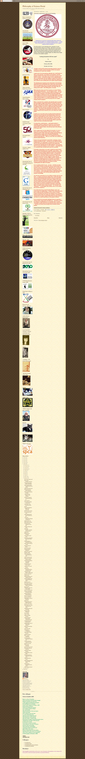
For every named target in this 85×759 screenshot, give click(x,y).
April (25, 475)
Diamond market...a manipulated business (28, 542)
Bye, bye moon (26, 586)
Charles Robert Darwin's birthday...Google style (28, 585)
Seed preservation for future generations (27, 490)
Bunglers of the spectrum (28, 510)
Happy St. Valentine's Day (28, 589)
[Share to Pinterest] (54, 209)
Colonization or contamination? (27, 630)
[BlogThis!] (49, 209)
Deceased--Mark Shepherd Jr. (26, 611)
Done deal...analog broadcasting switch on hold (28, 638)
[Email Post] (45, 209)
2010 (25, 462)
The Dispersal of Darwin (29, 746)
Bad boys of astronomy (28, 595)
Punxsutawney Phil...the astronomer (28, 648)
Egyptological (27, 742)
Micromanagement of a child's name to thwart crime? (28, 655)
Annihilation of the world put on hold (28, 609)
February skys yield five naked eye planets (28, 559)
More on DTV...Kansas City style (27, 633)
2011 (25, 461)
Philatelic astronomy (27, 634)
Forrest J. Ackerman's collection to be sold (28, 642)
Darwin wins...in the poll (28, 551)
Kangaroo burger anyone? (28, 646)
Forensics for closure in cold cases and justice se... (28, 498)
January (26, 668)
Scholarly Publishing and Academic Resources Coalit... (28, 579)
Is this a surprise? (27, 500)
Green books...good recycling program (27, 504)
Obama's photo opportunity (26, 645)
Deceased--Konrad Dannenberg (27, 550)
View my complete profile (27, 689)
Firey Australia (26, 612)
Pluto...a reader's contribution (26, 636)
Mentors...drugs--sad (27, 520)
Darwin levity (26, 600)
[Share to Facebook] (52, 209)
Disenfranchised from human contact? (27, 621)
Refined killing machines (28, 522)
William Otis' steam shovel (28, 488)
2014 (25, 457)
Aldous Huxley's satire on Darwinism (28, 599)
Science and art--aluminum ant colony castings (28, 664)
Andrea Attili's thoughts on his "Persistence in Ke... (28, 515)
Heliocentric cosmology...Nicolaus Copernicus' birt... (28, 529)
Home (48, 217)
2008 (25, 669)
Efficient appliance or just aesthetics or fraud (28, 577)
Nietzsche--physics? (27, 581)
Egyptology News (28, 743)
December (26, 465)
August (26, 470)
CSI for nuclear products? (28, 666)
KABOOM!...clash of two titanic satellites (28, 588)
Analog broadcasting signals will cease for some (28, 554)
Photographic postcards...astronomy (28, 481)
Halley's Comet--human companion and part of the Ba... (28, 486)
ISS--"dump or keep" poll (28, 479)
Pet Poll (25, 506)
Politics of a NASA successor (27, 616)
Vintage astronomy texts (28, 557)
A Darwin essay (26, 575)
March (26, 476)
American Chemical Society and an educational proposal (28, 618)
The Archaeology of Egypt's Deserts (31, 744)
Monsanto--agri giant (27, 643)
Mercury (26, 678)
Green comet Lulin (27, 628)
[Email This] (47, 209)
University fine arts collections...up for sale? (27, 524)
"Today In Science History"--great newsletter (27, 494)
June (25, 472)
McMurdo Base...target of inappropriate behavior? (28, 624)
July (25, 471)
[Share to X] (50, 209)
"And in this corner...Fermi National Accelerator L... (28, 518)
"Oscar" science (26, 614)
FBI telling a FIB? (27, 552)
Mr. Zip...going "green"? (28, 603)
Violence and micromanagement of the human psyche (28, 569)
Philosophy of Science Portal (34, 6)
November (26, 466)
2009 (25, 463)
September (26, 468)
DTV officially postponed (28, 582)
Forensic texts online (27, 547)
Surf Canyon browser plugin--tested (27, 564)
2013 (25, 458)
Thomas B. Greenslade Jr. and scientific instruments (28, 561)
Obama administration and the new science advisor (28, 661)
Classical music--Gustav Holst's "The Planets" (28, 483)
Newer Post (36, 217)
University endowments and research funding (28, 592)
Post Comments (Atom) (43, 220)
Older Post (60, 217)
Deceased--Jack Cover (27, 573)
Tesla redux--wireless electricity (27, 651)
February (26, 477)
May (25, 474)
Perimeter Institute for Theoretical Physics (27, 594)
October (26, 467)
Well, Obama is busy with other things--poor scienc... (28, 606)
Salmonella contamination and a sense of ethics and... (28, 538)
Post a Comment (37, 215)
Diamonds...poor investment (27, 534)
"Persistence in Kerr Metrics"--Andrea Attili (28, 572)
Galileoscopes (26, 532)
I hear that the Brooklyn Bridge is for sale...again (28, 508)
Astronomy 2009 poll (27, 596)
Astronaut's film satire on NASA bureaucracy (28, 602)
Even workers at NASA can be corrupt (28, 502)
